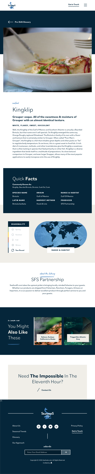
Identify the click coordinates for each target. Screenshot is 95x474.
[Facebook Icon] (45, 427)
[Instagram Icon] (39, 427)
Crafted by (47, 463)
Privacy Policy (77, 426)
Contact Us (46, 390)
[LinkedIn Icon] (56, 427)
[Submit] (65, 452)
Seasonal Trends (19, 431)
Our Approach (18, 442)
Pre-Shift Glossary (23, 22)
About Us (16, 425)
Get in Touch (77, 431)
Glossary (16, 437)
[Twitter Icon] (50, 427)
